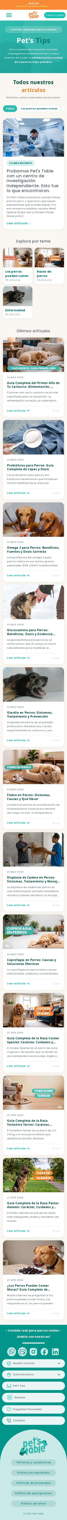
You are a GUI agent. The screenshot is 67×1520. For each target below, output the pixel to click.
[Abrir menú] (9, 15)
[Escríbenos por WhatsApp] (11, 1351)
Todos (10, 108)
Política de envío (33, 1503)
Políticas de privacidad (34, 1483)
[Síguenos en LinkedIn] (55, 1351)
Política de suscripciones (33, 1493)
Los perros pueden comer (39, 108)
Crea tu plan (54, 15)
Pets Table (38, 1513)
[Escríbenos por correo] (22, 1351)
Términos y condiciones (33, 1462)
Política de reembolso (33, 1473)
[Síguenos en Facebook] (44, 1351)
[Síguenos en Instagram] (33, 1351)
